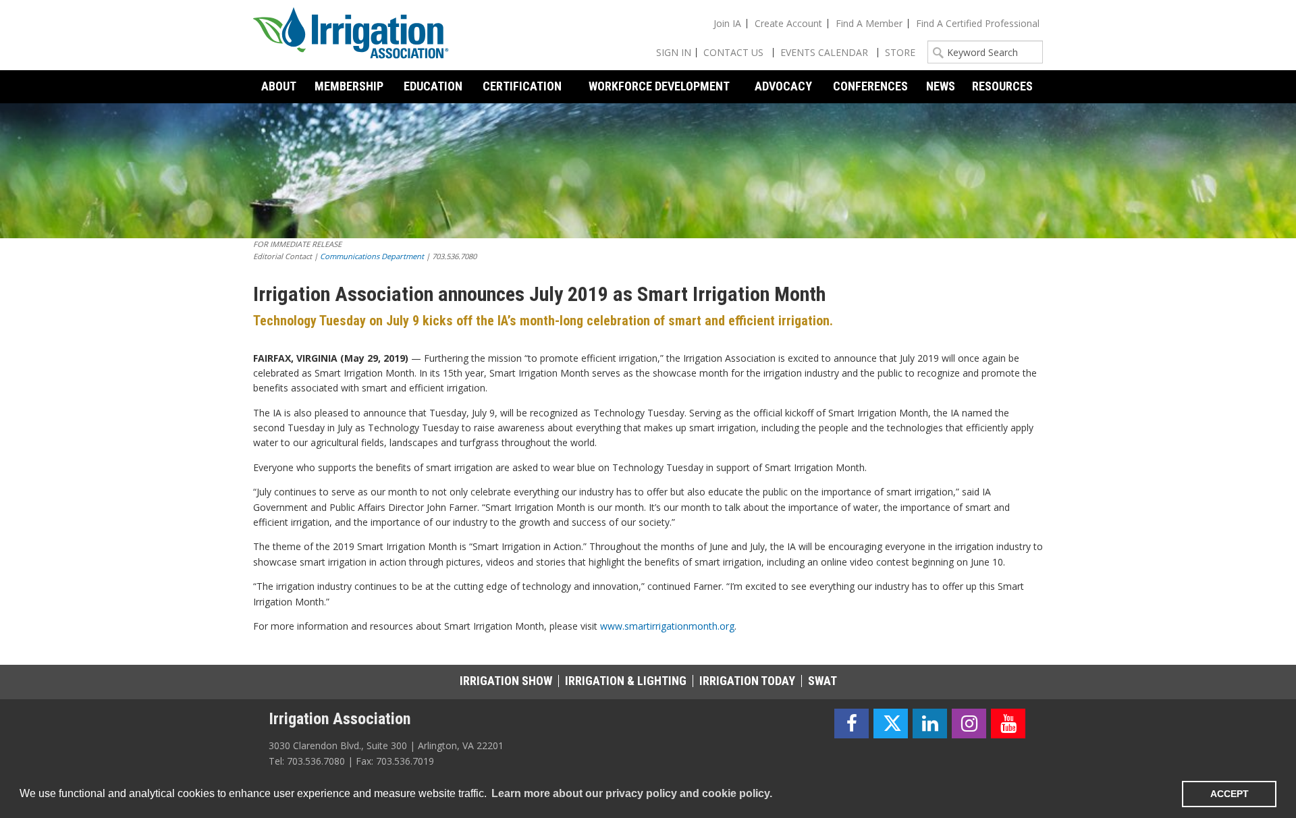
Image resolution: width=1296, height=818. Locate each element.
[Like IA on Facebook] (851, 724)
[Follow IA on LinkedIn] (930, 724)
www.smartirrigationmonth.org (667, 626)
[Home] (351, 35)
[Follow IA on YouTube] (1008, 724)
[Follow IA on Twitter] (890, 724)
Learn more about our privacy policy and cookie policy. (631, 793)
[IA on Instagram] (969, 724)
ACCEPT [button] (1229, 793)
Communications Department (372, 256)
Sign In (673, 52)
